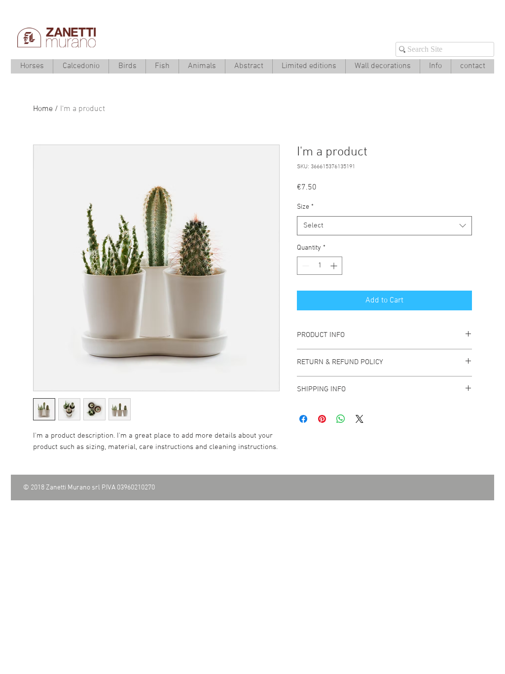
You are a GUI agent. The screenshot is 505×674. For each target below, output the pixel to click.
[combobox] (384, 225)
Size (305, 207)
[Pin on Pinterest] (322, 419)
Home (43, 109)
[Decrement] (304, 265)
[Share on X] (359, 419)
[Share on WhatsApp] (341, 419)
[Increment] (334, 265)
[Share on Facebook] (303, 419)
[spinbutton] (319, 265)
